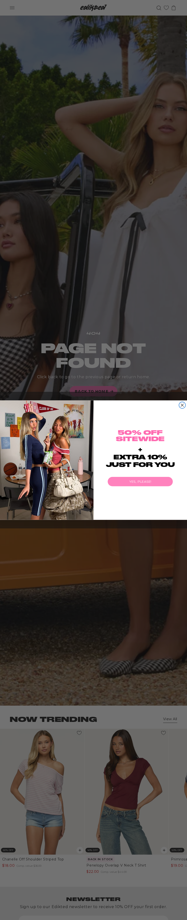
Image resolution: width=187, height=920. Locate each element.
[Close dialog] (182, 405)
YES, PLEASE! (140, 481)
